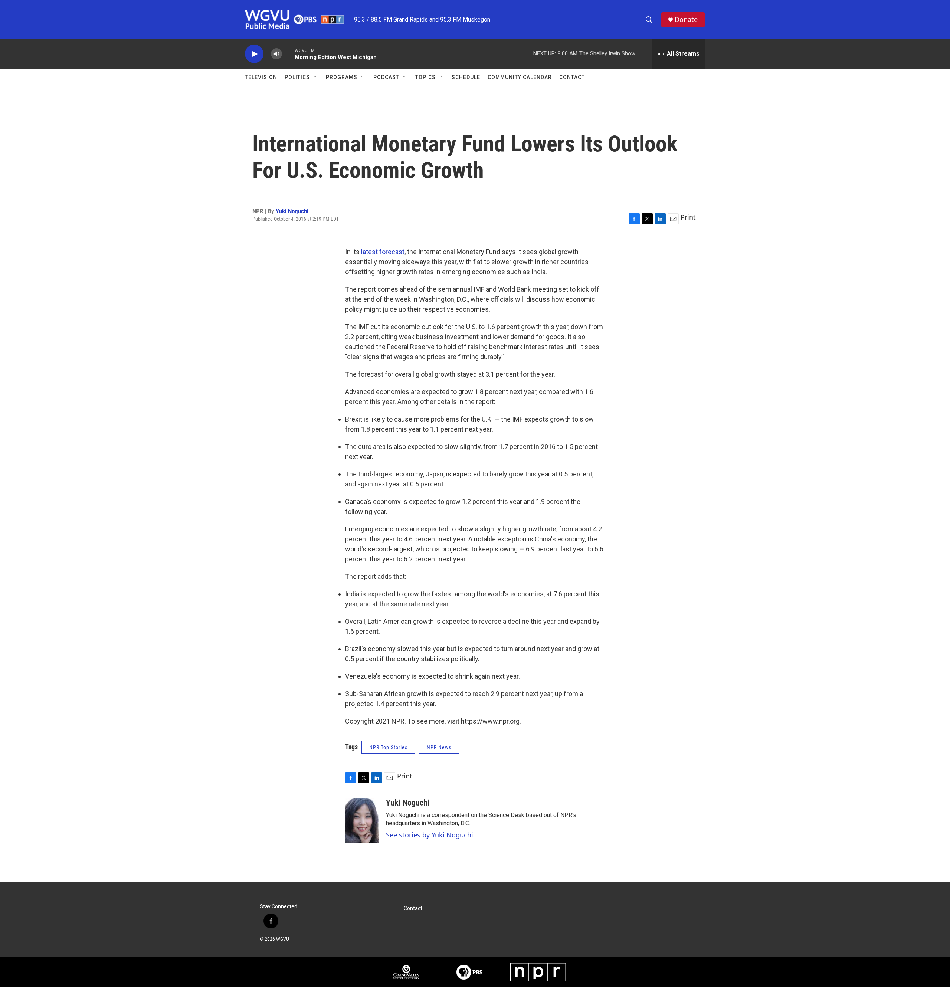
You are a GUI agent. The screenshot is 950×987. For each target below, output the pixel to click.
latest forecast (382, 252)
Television (261, 77)
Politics (297, 77)
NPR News (439, 747)
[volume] (276, 54)
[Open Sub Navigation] (315, 77)
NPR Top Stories (388, 747)
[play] (254, 54)
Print (688, 217)
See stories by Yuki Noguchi (429, 834)
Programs (341, 77)
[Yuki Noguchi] (362, 820)
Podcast (386, 77)
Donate (686, 19)
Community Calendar (520, 77)
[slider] (288, 54)
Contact (572, 77)
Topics (425, 77)
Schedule (466, 77)
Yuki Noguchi (292, 211)
